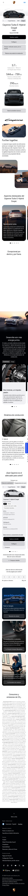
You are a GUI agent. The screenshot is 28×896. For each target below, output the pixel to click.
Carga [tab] (12, 362)
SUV (18, 21)
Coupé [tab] (23, 487)
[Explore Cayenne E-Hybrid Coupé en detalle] (14, 493)
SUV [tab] (18, 487)
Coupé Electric (11, 21)
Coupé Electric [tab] (11, 487)
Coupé (23, 21)
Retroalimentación (26, 448)
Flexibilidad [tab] (6, 362)
